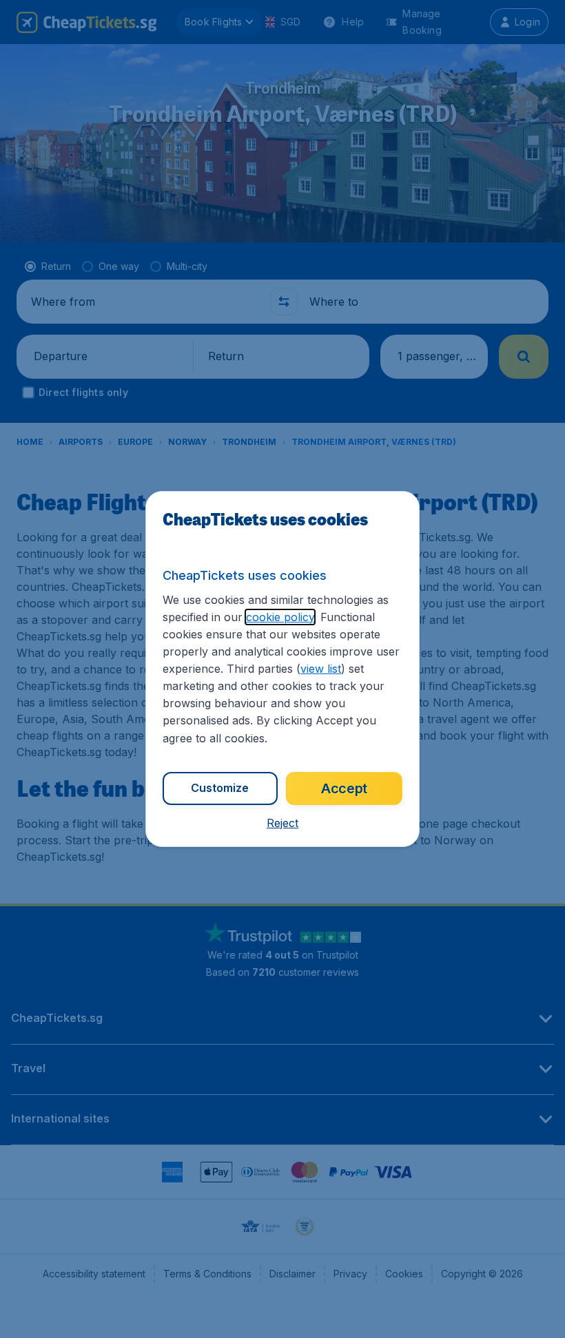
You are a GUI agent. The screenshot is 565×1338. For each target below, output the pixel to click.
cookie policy (280, 617)
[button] (282, 823)
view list (320, 669)
